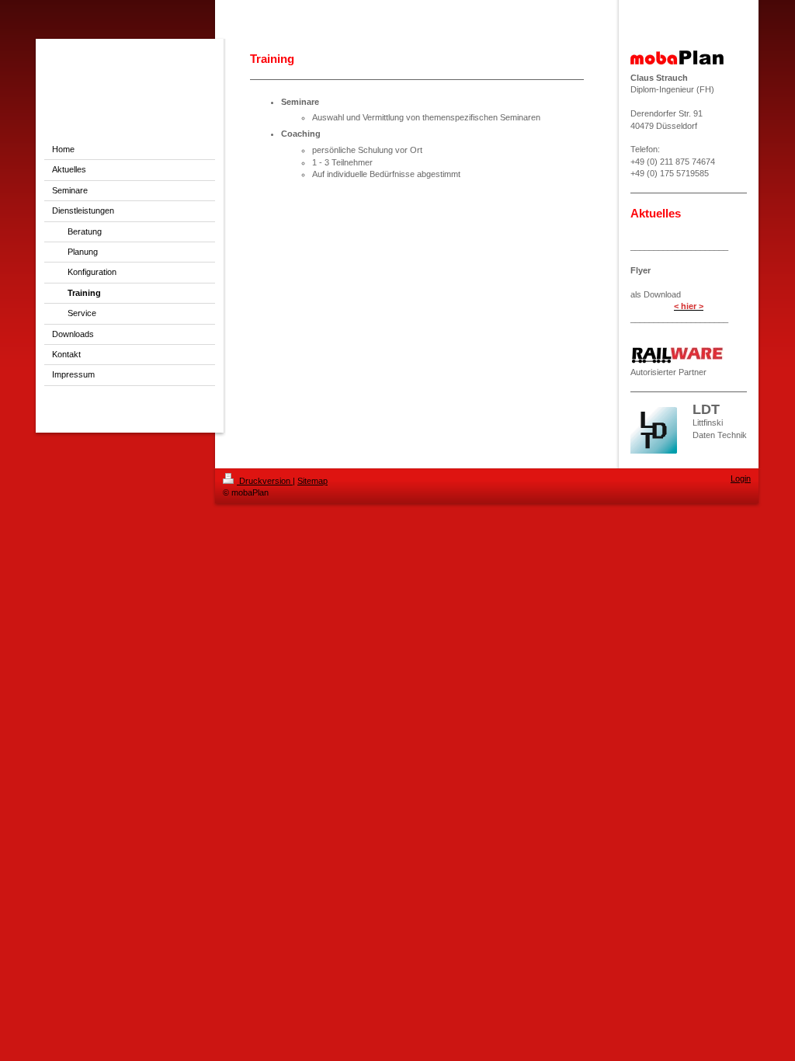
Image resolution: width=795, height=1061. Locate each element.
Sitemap (312, 480)
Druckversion (265, 480)
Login (741, 478)
